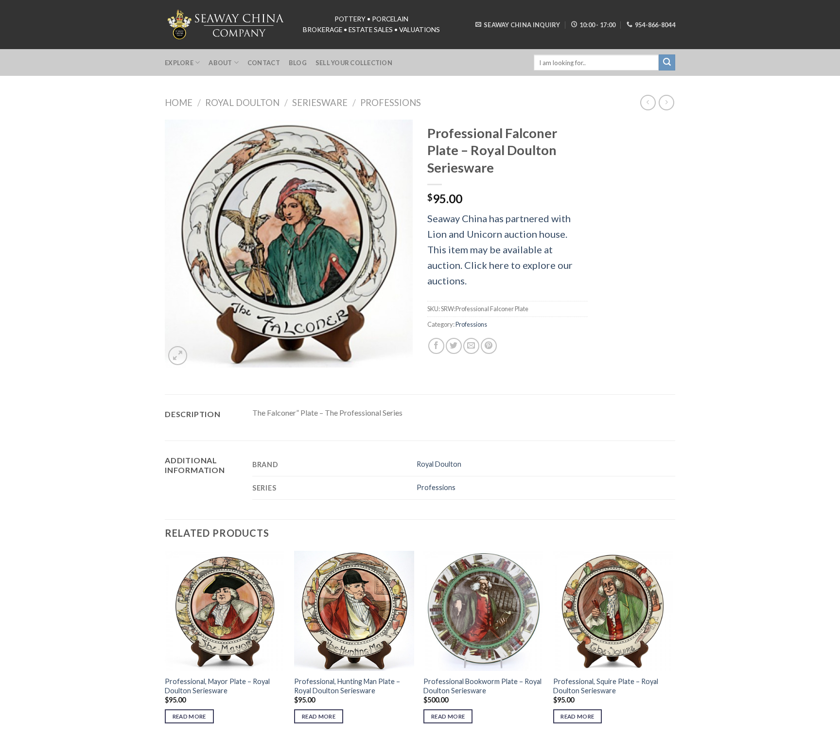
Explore (179, 63)
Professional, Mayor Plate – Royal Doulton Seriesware (217, 686)
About (220, 63)
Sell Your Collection (353, 63)
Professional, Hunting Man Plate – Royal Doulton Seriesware (347, 686)
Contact (263, 63)
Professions (390, 102)
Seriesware (320, 102)
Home (178, 102)
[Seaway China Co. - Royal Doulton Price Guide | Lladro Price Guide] (226, 24)
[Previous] (165, 646)
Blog (298, 63)
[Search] (667, 62)
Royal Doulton (242, 102)
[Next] (672, 646)
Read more (189, 716)
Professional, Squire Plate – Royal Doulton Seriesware (605, 686)
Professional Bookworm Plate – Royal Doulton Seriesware (482, 686)
